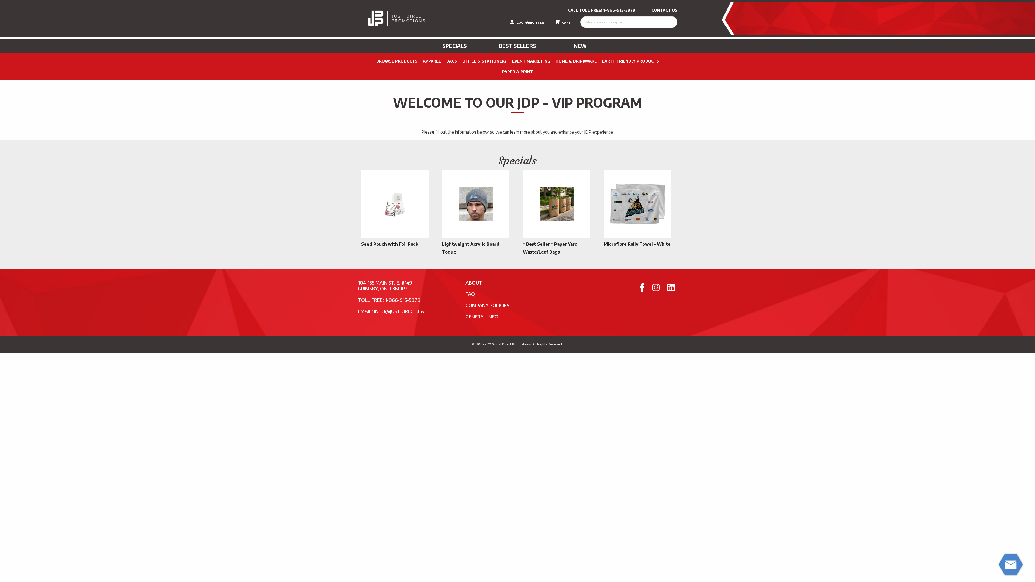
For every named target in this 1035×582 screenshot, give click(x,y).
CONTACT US (664, 10)
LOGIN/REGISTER (530, 22)
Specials (454, 46)
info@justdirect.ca (399, 311)
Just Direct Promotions (513, 344)
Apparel (432, 61)
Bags (451, 61)
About (473, 282)
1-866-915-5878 (619, 10)
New (580, 46)
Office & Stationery (484, 61)
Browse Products (397, 61)
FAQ (470, 294)
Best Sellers (517, 46)
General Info (481, 316)
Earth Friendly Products (630, 61)
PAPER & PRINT (517, 72)
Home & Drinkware (576, 61)
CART (566, 22)
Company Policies (487, 305)
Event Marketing (531, 61)
